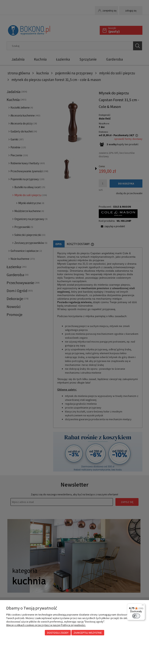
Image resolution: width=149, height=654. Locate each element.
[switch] (136, 616)
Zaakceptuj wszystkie (88, 632)
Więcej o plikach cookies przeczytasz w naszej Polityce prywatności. (46, 625)
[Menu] (142, 606)
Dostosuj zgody (57, 632)
